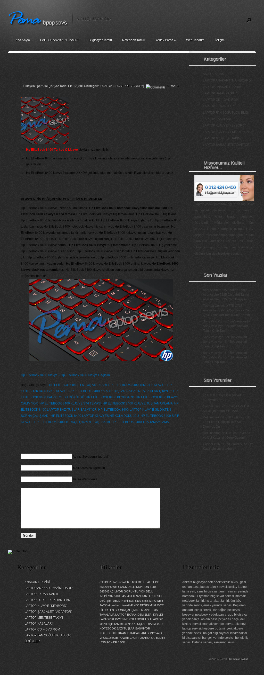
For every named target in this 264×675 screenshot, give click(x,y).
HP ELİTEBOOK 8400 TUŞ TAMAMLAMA (140, 422)
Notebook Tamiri (133, 40)
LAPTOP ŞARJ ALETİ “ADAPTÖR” (48, 612)
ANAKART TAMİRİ (215, 74)
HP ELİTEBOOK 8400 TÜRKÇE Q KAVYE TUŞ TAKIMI (72, 422)
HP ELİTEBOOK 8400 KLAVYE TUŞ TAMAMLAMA (138, 403)
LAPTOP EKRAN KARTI (219, 106)
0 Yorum (173, 86)
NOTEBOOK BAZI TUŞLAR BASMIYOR (125, 628)
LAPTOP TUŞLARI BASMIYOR (143, 623)
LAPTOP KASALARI (217, 119)
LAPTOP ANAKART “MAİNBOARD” (48, 588)
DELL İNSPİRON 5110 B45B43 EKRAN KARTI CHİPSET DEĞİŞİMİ (131, 596)
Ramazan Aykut (238, 659)
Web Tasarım (195, 40)
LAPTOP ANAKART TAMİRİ (59, 40)
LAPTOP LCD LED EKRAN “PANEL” (49, 600)
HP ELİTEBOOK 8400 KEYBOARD (110, 397)
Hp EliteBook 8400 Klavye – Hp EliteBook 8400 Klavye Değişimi (66, 375)
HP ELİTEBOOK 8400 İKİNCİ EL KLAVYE (137, 385)
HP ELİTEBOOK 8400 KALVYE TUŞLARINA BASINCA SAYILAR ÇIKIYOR (120, 391)
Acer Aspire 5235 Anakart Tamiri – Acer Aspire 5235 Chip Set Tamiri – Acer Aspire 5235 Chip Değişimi (227, 294)
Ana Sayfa (22, 40)
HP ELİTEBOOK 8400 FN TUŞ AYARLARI (78, 385)
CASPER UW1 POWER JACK (118, 582)
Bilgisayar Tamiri (100, 40)
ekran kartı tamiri (118, 605)
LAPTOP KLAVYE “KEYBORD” (45, 606)
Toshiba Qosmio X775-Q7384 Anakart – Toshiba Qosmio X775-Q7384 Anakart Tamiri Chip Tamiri (226, 310)
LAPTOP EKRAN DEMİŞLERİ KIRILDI (139, 614)
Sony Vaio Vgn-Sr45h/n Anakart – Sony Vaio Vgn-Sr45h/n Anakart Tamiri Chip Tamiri (226, 357)
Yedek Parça (165, 40)
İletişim (220, 40)
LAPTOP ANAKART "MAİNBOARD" (227, 80)
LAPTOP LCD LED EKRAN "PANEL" (228, 132)
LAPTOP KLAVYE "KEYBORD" (121, 86)
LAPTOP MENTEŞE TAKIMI (222, 138)
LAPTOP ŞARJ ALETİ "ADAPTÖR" (227, 145)
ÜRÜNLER (32, 641)
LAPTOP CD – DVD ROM (220, 100)
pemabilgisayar (48, 86)
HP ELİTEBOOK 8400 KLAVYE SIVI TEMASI (70, 403)
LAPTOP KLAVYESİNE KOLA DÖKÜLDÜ (125, 619)
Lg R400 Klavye (214, 395)
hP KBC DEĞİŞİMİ (141, 605)
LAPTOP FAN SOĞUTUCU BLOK (226, 112)
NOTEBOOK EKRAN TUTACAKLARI (123, 633)
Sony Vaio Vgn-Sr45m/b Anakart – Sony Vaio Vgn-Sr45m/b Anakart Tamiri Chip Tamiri (226, 326)
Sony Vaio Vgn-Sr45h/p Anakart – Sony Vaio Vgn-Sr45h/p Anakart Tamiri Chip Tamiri (226, 341)
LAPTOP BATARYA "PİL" (220, 93)
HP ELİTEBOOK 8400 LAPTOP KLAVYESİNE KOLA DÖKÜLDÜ (95, 416)
